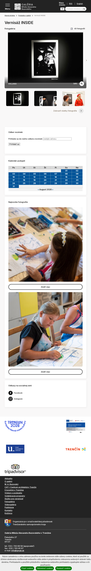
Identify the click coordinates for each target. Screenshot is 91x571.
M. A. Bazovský (11, 484)
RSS (70, 4)
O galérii (8, 481)
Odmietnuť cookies (45, 568)
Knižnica (8, 513)
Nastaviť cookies (64, 568)
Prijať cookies (27, 568)
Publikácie (9, 507)
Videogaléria (10, 504)
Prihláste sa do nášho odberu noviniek (25, 139)
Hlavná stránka (10, 15)
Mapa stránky (62, 4)
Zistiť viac (45, 287)
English (80, 4)
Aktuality (8, 478)
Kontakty (8, 510)
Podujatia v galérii (24, 15)
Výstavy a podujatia (13, 493)
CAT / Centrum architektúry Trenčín (20, 487)
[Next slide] (86, 60)
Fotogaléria (10, 501)
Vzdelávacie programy (15, 496)
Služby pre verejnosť (14, 499)
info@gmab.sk (17, 550)
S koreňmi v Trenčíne (14, 490)
